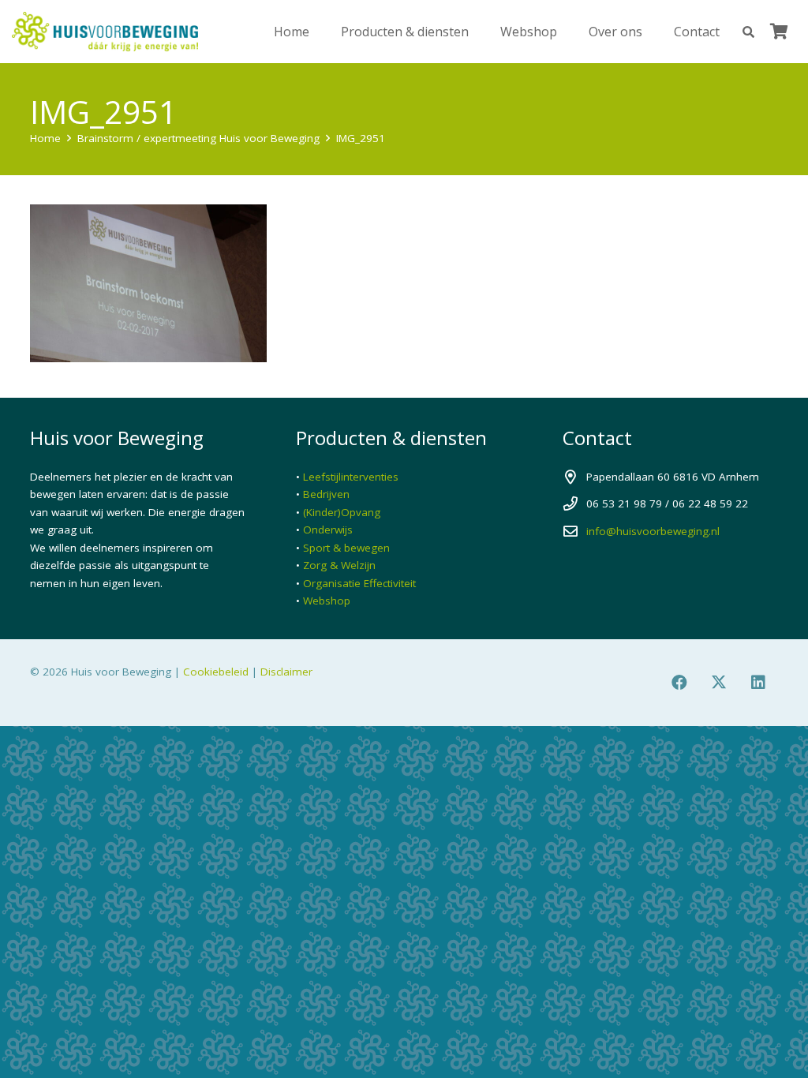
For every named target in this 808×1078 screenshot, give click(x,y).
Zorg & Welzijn (339, 565)
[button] (748, 32)
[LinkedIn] (758, 682)
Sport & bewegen (346, 548)
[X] (719, 682)
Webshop (326, 600)
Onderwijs (328, 529)
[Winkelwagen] (778, 31)
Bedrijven (326, 494)
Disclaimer (286, 671)
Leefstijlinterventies (350, 477)
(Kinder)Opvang (341, 512)
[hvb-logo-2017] (105, 31)
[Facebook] (679, 682)
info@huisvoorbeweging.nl (653, 531)
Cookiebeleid (216, 671)
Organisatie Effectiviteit (359, 583)
